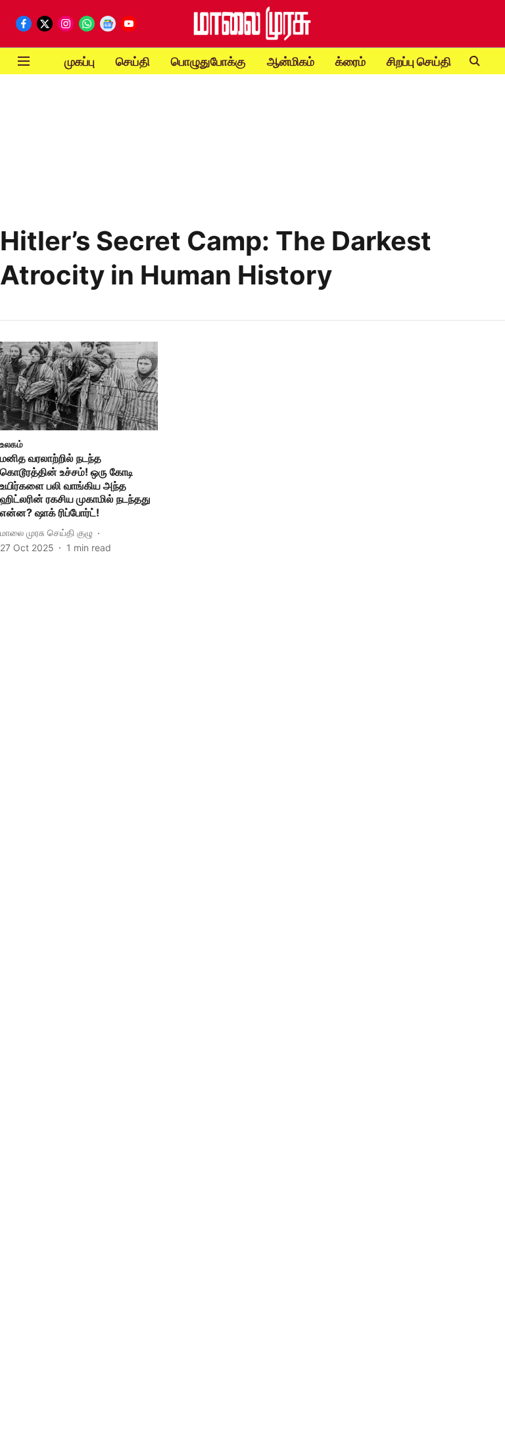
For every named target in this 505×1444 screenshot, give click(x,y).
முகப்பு (79, 61)
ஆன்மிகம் (290, 61)
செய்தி (133, 61)
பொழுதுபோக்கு (208, 61)
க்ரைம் (350, 61)
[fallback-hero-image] (79, 386)
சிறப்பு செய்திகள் (427, 61)
